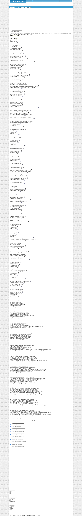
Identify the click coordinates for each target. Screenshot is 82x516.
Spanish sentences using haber (17, 434)
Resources (11, 494)
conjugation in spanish (20, 487)
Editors (10, 510)
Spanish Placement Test (13, 497)
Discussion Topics (12, 506)
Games (10, 500)
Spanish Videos (11, 505)
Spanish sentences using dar (17, 424)
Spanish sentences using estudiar (18, 431)
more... (31, 34)
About (10, 492)
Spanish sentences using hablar (18, 436)
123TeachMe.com (20, 515)
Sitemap (10, 509)
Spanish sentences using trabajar (18, 446)
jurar (31, 487)
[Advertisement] (40, 19)
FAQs (50, 1)
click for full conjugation (41, 487)
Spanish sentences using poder (17, 439)
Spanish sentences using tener (17, 444)
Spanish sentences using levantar (18, 438)
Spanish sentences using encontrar (18, 428)
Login (62, 1)
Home (30, 1)
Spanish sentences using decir (17, 426)
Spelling (10, 507)
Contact (10, 491)
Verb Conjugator (12, 498)
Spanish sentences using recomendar (19, 441)
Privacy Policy (33, 515)
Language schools (42, 1)
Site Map (56, 1)
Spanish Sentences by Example (14, 495)
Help (10, 493)
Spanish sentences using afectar (18, 423)
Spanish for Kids (12, 501)
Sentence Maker (14, 33)
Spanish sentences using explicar (18, 433)
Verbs (35, 1)
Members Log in (12, 490)
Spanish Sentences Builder (25, 418)
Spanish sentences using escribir (18, 429)
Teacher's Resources (12, 502)
